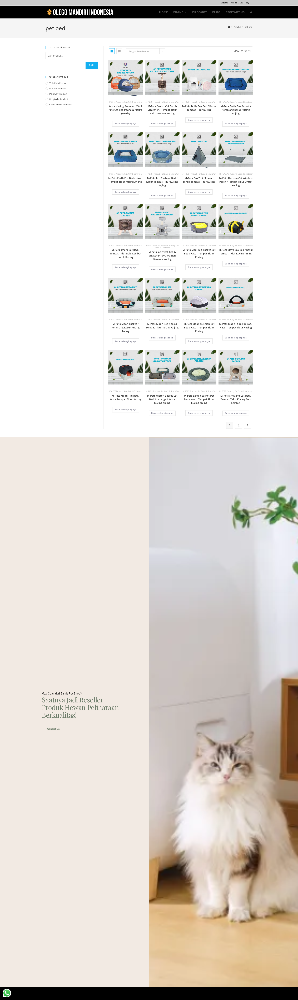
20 (242, 51)
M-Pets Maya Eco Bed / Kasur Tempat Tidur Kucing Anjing (236, 251)
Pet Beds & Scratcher (133, 101)
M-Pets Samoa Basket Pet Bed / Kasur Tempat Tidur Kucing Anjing (199, 399)
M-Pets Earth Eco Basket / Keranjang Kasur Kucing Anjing (236, 110)
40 (246, 51)
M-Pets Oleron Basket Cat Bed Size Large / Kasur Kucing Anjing (162, 399)
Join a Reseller (237, 2)
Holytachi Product (58, 99)
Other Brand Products (60, 104)
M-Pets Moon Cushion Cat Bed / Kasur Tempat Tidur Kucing (199, 327)
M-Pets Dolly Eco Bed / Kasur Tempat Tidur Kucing (199, 108)
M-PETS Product (116, 101)
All (250, 51)
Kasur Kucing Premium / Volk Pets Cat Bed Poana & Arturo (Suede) (125, 110)
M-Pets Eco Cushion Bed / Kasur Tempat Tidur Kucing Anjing (162, 181)
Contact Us (53, 728)
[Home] (229, 26)
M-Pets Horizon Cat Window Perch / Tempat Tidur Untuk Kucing (235, 181)
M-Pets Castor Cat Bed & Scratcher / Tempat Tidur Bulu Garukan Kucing (162, 110)
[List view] (119, 51)
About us (224, 2)
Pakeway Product (58, 93)
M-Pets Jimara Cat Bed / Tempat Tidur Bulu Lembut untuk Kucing (125, 253)
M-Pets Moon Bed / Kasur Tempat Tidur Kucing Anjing (162, 325)
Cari (92, 65)
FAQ (247, 2)
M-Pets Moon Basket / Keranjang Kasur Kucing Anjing (126, 327)
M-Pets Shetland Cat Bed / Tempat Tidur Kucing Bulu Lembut (235, 399)
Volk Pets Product (58, 83)
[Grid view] (112, 51)
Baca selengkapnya (126, 123)
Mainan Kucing (168, 245)
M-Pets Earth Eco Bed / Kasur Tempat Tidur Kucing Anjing (125, 179)
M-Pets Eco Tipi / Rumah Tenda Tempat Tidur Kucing (199, 179)
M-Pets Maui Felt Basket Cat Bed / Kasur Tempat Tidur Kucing (199, 253)
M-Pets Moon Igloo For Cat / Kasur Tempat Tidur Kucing (235, 325)
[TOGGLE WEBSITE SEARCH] (251, 12)
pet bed (248, 26)
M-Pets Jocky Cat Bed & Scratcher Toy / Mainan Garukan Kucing (162, 255)
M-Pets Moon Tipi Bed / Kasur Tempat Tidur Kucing (125, 397)
